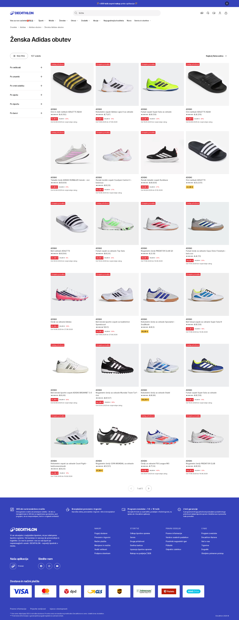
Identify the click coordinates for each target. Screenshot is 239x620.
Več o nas (205, 541)
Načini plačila (100, 541)
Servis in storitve (141, 21)
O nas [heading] (204, 529)
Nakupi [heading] (97, 529)
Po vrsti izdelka (17, 85)
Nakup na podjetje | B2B (140, 553)
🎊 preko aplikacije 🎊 (117, 4)
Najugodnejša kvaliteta (114, 21)
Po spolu (14, 95)
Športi (41, 21)
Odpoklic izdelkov (173, 549)
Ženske (62, 21)
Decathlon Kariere (209, 537)
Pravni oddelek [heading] (173, 529)
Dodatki (84, 21)
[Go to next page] (149, 488)
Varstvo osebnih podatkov (177, 537)
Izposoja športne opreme (141, 549)
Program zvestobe (209, 533)
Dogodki (205, 549)
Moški (51, 21)
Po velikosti (15, 67)
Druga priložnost (137, 541)
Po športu (14, 104)
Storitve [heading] (134, 529)
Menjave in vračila (102, 545)
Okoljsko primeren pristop (212, 553)
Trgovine (205, 545)
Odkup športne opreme (140, 533)
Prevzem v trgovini (102, 537)
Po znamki (15, 76)
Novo (129, 21)
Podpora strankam (102, 553)
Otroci (74, 21)
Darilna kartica (136, 545)
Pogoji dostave (100, 533)
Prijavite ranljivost (38, 609)
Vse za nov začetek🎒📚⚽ (22, 21)
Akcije (96, 21)
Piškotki (169, 545)
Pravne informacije (174, 533)
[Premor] (227, 4)
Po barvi (14, 113)
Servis (132, 537)
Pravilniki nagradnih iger (176, 541)
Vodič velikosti (100, 549)
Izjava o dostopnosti (58, 609)
